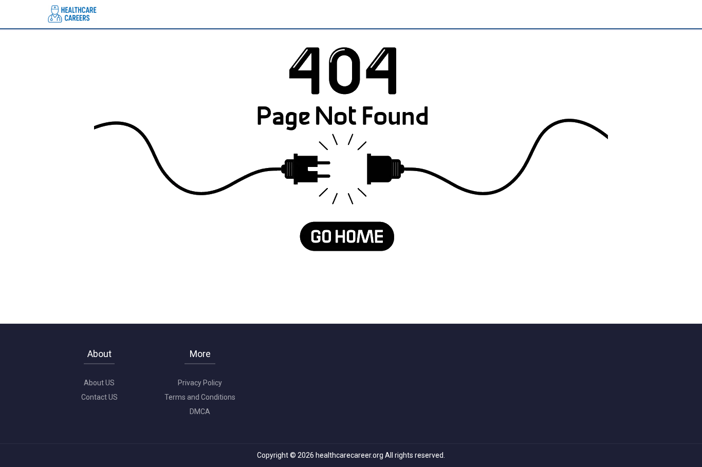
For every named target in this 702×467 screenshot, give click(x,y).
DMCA (200, 411)
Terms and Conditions (199, 397)
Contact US (99, 397)
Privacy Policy (200, 383)
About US (99, 383)
